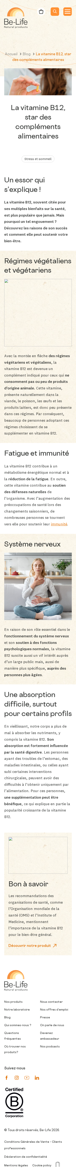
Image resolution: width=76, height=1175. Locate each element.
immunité (59, 524)
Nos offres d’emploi (54, 1009)
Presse (45, 1017)
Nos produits (13, 1002)
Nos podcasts (50, 1046)
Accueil (11, 54)
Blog (27, 54)
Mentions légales (16, 1165)
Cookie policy (41, 1165)
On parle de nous (52, 1025)
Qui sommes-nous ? (17, 1025)
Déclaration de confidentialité (25, 1157)
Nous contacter (51, 1002)
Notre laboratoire (17, 1009)
